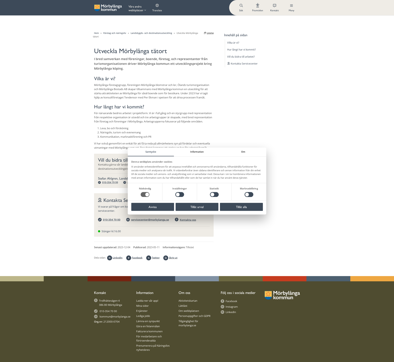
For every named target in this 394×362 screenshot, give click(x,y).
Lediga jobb (143, 316)
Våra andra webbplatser (136, 8)
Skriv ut (173, 257)
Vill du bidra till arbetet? (241, 56)
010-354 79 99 (110, 182)
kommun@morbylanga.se (115, 316)
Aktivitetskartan (188, 300)
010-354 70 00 (111, 219)
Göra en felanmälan (148, 326)
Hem (96, 33)
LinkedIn (118, 257)
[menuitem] (137, 7)
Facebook (137, 257)
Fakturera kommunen (149, 331)
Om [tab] (243, 151)
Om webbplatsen (189, 311)
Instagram (232, 306)
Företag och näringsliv (114, 33)
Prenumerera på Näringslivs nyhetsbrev (153, 348)
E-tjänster (142, 311)
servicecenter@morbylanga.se (150, 219)
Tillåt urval (197, 207)
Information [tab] (197, 151)
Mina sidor (142, 305)
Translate (157, 10)
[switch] (179, 194)
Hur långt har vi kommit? (241, 49)
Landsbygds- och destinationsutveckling (151, 33)
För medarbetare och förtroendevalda (149, 338)
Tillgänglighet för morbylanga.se (188, 323)
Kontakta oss (188, 220)
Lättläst (183, 305)
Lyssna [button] (210, 32)
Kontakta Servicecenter (244, 63)
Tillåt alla (241, 207)
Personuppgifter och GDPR (195, 316)
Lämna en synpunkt (148, 321)
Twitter (156, 257)
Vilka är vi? (233, 42)
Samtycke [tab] (150, 151)
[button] (241, 7)
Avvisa (153, 207)
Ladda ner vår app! (147, 300)
